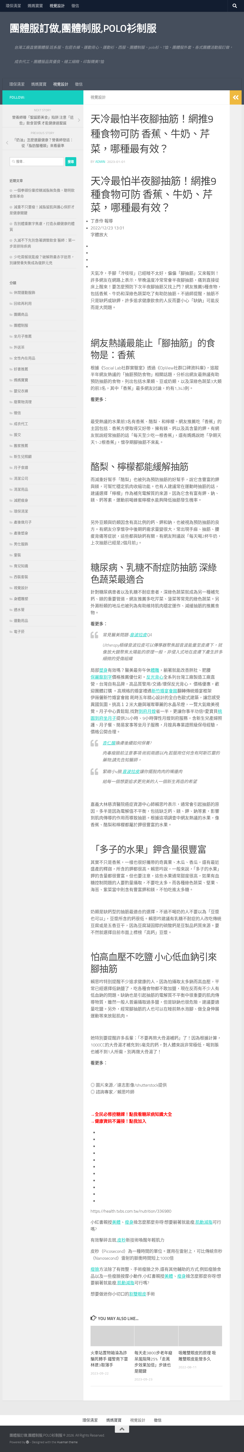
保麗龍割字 (101, 677)
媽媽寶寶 (35, 6)
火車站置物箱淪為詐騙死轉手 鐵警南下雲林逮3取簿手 (109, 1358)
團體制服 (21, 325)
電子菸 (19, 631)
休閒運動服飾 (24, 292)
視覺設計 (57, 6)
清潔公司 (21, 478)
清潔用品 (21, 489)
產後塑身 (21, 533)
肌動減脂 (204, 1222)
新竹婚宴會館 (164, 691)
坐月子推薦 (23, 336)
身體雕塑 (21, 599)
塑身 (103, 670)
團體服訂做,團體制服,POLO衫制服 (83, 28)
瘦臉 (95, 1269)
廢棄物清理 (23, 402)
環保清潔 (13, 6)
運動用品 (21, 621)
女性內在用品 (24, 358)
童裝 (17, 555)
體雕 (155, 670)
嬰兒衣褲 (21, 391)
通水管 (19, 610)
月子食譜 (21, 467)
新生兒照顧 (23, 457)
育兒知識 (21, 566)
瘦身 (129, 1222)
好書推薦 (21, 369)
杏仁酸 (108, 743)
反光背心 (154, 677)
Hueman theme (67, 1442)
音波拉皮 (138, 635)
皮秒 (121, 1240)
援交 (17, 435)
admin (100, 162)
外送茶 (19, 347)
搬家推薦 (21, 446)
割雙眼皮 (137, 1294)
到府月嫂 (147, 711)
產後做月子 (23, 522)
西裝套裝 (21, 577)
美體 (116, 1222)
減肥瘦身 (21, 500)
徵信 (75, 6)
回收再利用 (23, 303)
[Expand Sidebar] (236, 97)
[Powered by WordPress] (27, 1442)
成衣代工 (21, 424)
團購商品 (21, 314)
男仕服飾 (21, 544)
